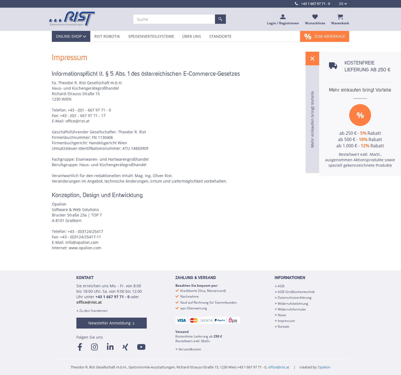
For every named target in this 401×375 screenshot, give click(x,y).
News (282, 315)
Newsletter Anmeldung (109, 323)
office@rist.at (77, 121)
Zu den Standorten (93, 310)
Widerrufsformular (292, 309)
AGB (281, 286)
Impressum (286, 320)
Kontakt (283, 326)
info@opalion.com (81, 242)
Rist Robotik (107, 36)
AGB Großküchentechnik (296, 291)
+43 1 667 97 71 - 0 (315, 3)
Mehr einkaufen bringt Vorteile (360, 90)
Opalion (324, 367)
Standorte (220, 36)
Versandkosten (189, 349)
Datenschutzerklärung (295, 297)
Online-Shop (69, 36)
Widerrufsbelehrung (293, 303)
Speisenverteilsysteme (151, 36)
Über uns (191, 36)
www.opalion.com (85, 247)
